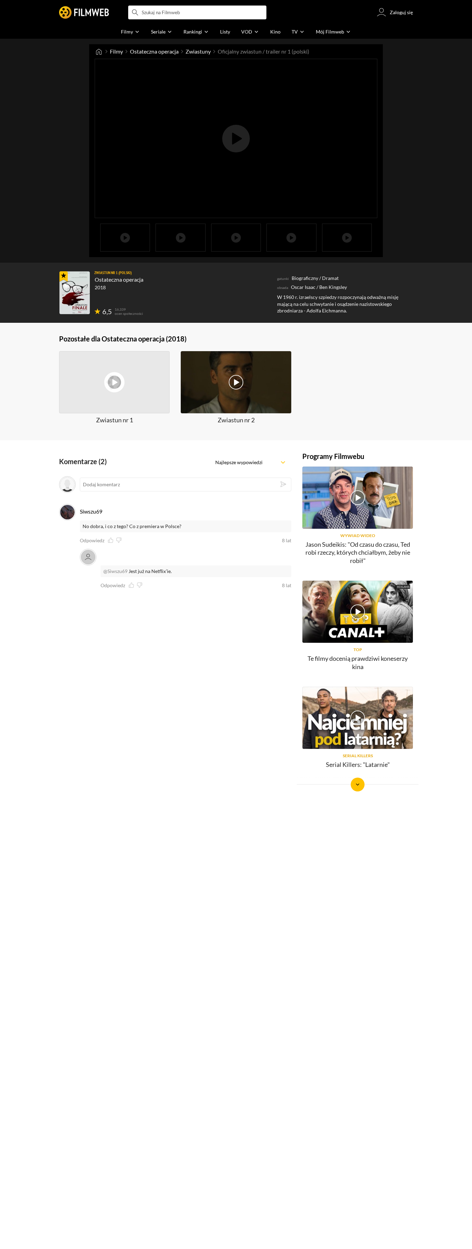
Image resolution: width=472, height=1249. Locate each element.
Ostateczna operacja (154, 51)
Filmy (116, 51)
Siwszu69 (91, 511)
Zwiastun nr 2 (236, 420)
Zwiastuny (198, 51)
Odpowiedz (92, 540)
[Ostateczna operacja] (74, 292)
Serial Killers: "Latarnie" (358, 764)
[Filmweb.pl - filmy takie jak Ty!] (84, 12)
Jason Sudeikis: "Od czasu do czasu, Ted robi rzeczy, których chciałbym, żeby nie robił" (357, 552)
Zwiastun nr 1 (114, 420)
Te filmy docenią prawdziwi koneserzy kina (358, 662)
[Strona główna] (99, 51)
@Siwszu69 (115, 571)
